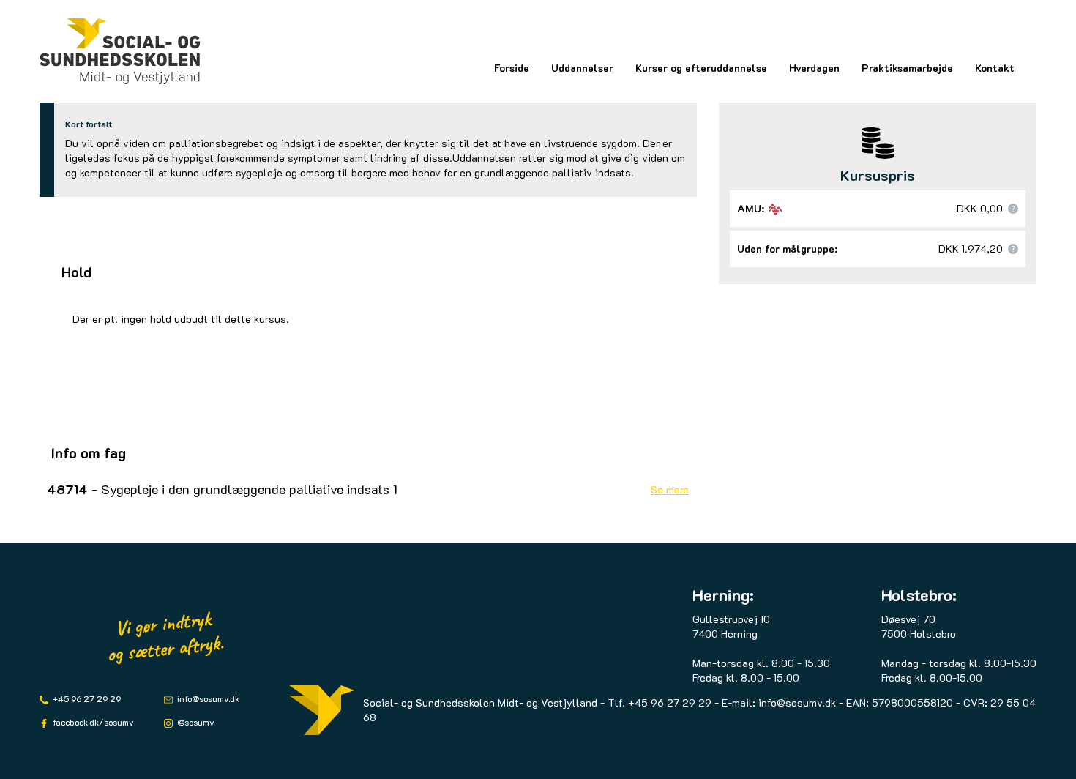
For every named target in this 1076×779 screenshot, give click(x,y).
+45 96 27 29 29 (86, 698)
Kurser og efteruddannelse (701, 68)
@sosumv (194, 722)
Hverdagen (814, 68)
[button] (1013, 209)
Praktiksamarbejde (907, 68)
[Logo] (120, 51)
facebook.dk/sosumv (92, 722)
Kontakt (995, 68)
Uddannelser (582, 68)
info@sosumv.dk (207, 698)
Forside (511, 68)
